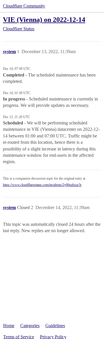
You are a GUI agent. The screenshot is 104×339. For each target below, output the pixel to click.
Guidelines (55, 325)
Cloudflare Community (24, 5)
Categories (30, 325)
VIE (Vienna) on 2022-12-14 (44, 19)
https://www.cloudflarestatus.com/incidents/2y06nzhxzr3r (42, 185)
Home (8, 325)
